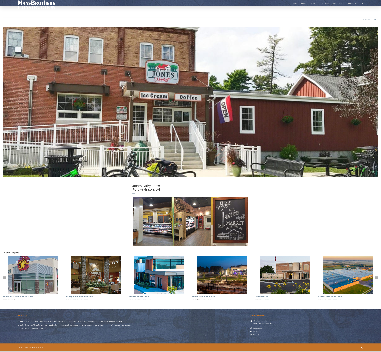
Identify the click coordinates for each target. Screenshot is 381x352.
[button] (362, 3)
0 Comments (12, 299)
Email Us (256, 337)
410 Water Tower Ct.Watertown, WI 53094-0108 (262, 325)
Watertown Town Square (322, 296)
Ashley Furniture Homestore (198, 296)
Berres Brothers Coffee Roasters (137, 296)
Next (375, 19)
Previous (368, 19)
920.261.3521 (257, 334)
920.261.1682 (257, 331)
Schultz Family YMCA (258, 296)
